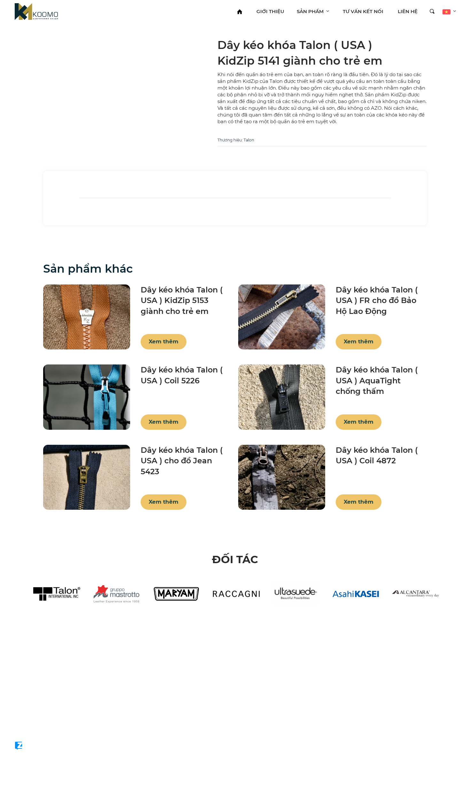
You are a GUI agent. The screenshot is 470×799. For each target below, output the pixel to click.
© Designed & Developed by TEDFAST (50, 733)
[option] (57, 593)
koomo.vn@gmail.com (50, 717)
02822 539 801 (39, 706)
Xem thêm (163, 341)
